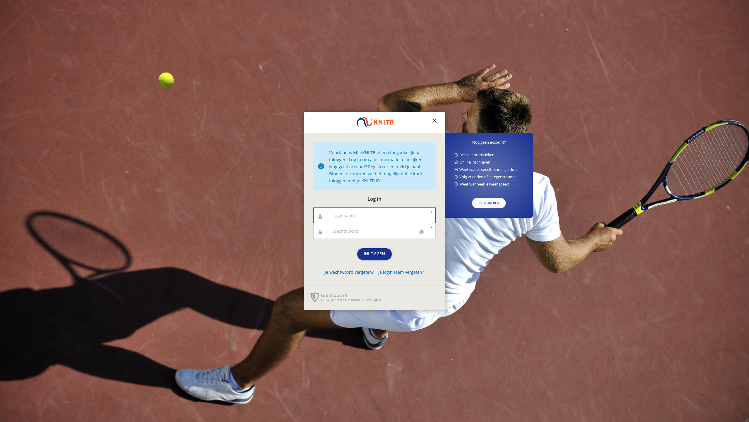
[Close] (434, 122)
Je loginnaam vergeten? (401, 272)
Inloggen (374, 253)
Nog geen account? (489, 142)
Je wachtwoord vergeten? (349, 272)
